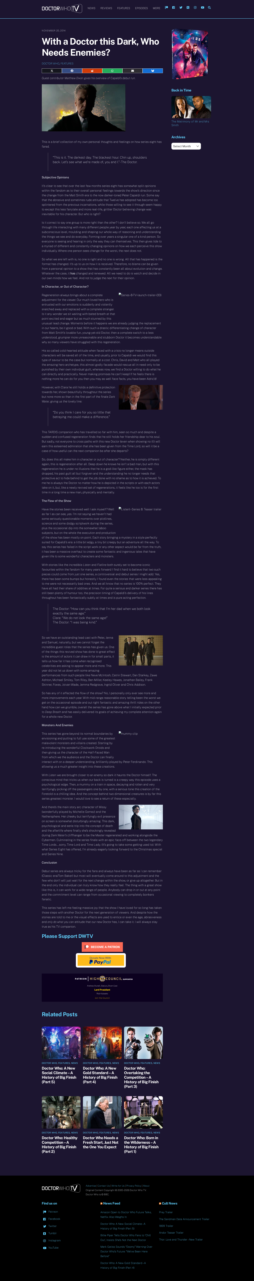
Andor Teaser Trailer (171, 1232)
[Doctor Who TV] (62, 12)
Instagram (54, 1240)
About (146, 1185)
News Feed (111, 1203)
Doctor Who (50, 63)
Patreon (53, 1211)
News (91, 8)
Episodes (141, 8)
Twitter (52, 1226)
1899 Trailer (166, 1225)
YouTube (53, 1247)
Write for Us (118, 1185)
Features (123, 8)
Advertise (91, 1185)
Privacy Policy (133, 1185)
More (156, 8)
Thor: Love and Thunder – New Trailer (181, 1239)
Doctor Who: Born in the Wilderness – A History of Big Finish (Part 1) (141, 1145)
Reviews (106, 8)
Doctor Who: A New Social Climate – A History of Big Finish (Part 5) (59, 1075)
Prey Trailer (166, 1212)
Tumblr (52, 1233)
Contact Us (104, 1185)
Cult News (169, 1203)
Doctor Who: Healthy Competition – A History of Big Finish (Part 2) (59, 1145)
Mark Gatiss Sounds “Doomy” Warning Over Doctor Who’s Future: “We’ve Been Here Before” (126, 1251)
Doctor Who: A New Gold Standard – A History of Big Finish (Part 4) (100, 1075)
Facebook (54, 1218)
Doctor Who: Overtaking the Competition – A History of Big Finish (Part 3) (141, 1077)
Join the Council (102, 998)
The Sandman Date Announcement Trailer (184, 1219)
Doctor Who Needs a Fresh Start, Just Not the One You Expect (100, 1142)
